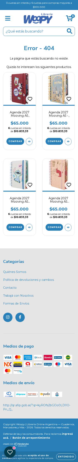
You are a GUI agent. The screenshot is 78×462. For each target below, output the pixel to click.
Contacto (10, 288)
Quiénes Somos (14, 272)
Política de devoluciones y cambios (28, 280)
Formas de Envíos (16, 303)
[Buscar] (69, 31)
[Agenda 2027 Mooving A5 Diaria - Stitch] (29, 227)
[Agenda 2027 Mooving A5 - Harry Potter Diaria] (68, 141)
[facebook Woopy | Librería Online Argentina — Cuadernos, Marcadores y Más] (20, 317)
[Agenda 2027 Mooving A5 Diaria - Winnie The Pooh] (68, 227)
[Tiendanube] (16, 445)
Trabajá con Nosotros (18, 295)
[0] (69, 19)
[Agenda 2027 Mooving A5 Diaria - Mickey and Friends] (29, 141)
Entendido (66, 456)
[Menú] (7, 18)
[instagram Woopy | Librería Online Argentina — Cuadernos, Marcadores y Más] (7, 317)
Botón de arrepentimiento (31, 437)
